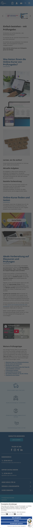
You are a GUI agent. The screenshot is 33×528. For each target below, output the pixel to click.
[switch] (29, 525)
